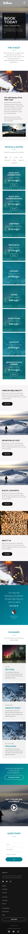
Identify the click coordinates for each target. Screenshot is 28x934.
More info (7, 404)
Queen (14, 160)
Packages (7, 554)
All (10, 157)
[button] (2, 82)
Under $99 (14, 163)
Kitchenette (7, 160)
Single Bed (21, 160)
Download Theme (14, 777)
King (21, 157)
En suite (16, 157)
